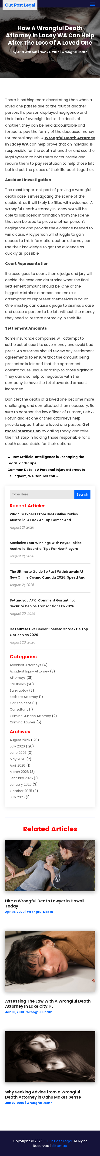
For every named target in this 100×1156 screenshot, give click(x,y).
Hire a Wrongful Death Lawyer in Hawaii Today (44, 903)
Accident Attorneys (25, 665)
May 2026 (17, 759)
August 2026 (20, 740)
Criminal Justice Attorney (30, 716)
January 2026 (21, 784)
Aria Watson (27, 52)
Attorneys (18, 677)
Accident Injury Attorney (29, 671)
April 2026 (17, 765)
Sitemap (59, 1145)
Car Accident (20, 703)
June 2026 (18, 752)
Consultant (19, 709)
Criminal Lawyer (22, 722)
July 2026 (17, 746)
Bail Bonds (18, 684)
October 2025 (21, 791)
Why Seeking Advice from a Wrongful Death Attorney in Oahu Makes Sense (43, 1094)
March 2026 (19, 771)
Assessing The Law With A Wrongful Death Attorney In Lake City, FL (48, 1003)
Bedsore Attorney (24, 696)
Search (82, 494)
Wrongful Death (74, 52)
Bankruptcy (19, 690)
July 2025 (17, 797)
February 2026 (21, 778)
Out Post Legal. (60, 1140)
